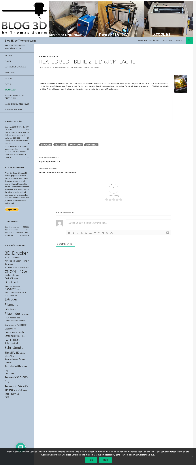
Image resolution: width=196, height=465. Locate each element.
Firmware (25, 314)
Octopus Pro (12, 335)
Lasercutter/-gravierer (15, 67)
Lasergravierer (11, 332)
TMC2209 (9, 373)
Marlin (21, 332)
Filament (11, 304)
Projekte (9, 78)
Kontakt (180, 40)
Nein (105, 460)
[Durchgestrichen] (82, 233)
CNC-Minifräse (16, 271)
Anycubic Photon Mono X (17, 260)
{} (107, 232)
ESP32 (19, 290)
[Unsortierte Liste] (90, 233)
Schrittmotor (15, 347)
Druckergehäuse (12, 286)
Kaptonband (76, 145)
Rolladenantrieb (11, 343)
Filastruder (11, 309)
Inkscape (22, 321)
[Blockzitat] (95, 233)
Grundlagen (10, 90)
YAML (7, 397)
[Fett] (69, 233)
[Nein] (192, 456)
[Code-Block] (99, 233)
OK (91, 460)
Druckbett (46, 145)
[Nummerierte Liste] (86, 233)
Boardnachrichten (13, 110)
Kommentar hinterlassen (86, 67)
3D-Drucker (16, 253)
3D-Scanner (10, 73)
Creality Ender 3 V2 (12, 275)
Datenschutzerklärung (147, 40)
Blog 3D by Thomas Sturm (20, 40)
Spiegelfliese (91, 145)
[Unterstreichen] (77, 233)
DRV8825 (10, 289)
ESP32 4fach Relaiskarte (15, 292)
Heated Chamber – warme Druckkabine (57, 171)
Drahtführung (11, 278)
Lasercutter (11, 328)
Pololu (8, 340)
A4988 (16, 257)
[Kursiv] (73, 233)
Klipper (21, 324)
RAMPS (16, 340)
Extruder (11, 299)
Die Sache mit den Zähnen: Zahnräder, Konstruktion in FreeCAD (15, 154)
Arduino (9, 264)
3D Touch (9, 257)
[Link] (103, 233)
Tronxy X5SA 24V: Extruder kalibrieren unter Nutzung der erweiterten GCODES (17, 135)
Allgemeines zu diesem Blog (17, 104)
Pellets (22, 336)
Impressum (167, 40)
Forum (7, 318)
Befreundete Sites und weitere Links (14, 97)
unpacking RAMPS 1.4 (49, 160)
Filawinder (12, 313)
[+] (111, 232)
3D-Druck (43, 56)
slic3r (22, 353)
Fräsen (8, 61)
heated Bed (60, 145)
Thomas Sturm (62, 67)
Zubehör (9, 84)
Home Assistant (12, 321)
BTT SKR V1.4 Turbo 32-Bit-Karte (16, 267)
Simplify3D (12, 352)
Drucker (53, 56)
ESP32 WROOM (11, 296)
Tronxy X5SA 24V (16, 386)
